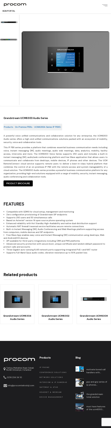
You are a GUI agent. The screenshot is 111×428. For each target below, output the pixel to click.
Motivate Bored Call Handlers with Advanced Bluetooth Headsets (96, 371)
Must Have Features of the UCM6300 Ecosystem (95, 408)
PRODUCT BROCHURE (18, 183)
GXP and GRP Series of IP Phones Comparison (96, 383)
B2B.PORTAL (9, 10)
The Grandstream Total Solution (94, 396)
